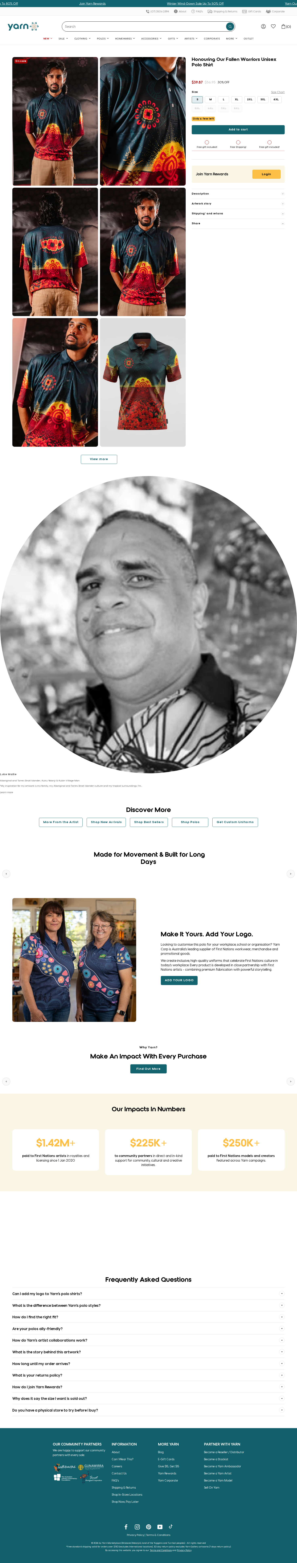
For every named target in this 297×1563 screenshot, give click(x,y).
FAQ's (199, 11)
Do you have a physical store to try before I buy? (55, 1410)
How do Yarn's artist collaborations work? (49, 1340)
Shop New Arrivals (106, 822)
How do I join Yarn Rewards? (37, 1387)
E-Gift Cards (166, 1459)
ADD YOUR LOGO (179, 980)
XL (237, 99)
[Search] (230, 26)
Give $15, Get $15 (168, 1466)
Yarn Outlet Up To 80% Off (241, 3)
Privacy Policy (135, 1534)
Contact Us (119, 1473)
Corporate (278, 11)
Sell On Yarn (211, 1487)
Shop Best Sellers (149, 822)
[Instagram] (137, 1527)
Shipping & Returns (225, 11)
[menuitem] (263, 26)
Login (266, 174)
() (288, 26)
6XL (210, 108)
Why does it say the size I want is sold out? (49, 1398)
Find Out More (148, 1069)
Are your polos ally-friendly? (37, 1328)
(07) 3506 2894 (159, 11)
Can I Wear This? (123, 1459)
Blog (161, 1452)
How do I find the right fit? (35, 1317)
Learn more (6, 792)
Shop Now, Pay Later (125, 1501)
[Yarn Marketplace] (23, 26)
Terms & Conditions (158, 1534)
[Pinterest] (148, 1527)
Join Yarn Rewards (29, 3)
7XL (223, 108)
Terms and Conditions (161, 1550)
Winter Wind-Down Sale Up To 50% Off (132, 3)
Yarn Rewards (167, 1473)
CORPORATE (212, 38)
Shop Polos (190, 822)
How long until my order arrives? (41, 1363)
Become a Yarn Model (218, 1480)
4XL (276, 99)
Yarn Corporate (168, 1480)
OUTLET (249, 38)
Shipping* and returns (207, 213)
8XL (236, 108)
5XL (197, 108)
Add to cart (238, 129)
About (182, 11)
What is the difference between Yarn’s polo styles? (56, 1305)
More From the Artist (60, 822)
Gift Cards (254, 11)
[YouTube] (159, 1527)
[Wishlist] (273, 26)
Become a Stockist (216, 1459)
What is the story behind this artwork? (46, 1352)
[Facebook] (125, 1527)
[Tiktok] (171, 1527)
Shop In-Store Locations (127, 1494)
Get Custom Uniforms (235, 822)
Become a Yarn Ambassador (222, 1466)
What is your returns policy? (37, 1375)
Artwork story (201, 203)
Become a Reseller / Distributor (224, 1452)
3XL (263, 99)
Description (200, 194)
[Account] (263, 26)
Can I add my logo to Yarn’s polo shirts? (47, 1293)
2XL (250, 99)
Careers (117, 1466)
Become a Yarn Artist (218, 1473)
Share (196, 223)
